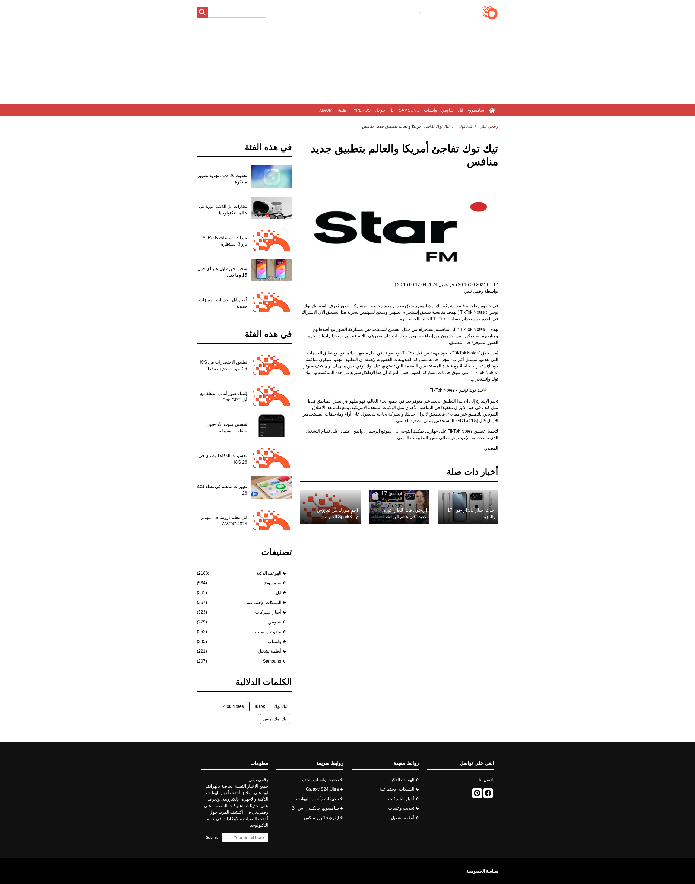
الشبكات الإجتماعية (264, 602)
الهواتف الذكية (268, 573)
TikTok (439, 318)
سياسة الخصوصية (482, 871)
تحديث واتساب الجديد (320, 779)
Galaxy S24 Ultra (322, 789)
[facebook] (488, 793)
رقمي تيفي (488, 126)
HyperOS (360, 110)
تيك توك (281, 706)
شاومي (447, 110)
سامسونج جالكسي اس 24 (315, 808)
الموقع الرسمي (379, 431)
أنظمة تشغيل (269, 651)
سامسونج (475, 110)
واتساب (430, 110)
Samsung (409, 110)
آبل (391, 110)
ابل (460, 110)
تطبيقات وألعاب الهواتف (317, 798)
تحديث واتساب (268, 631)
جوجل (380, 110)
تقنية (342, 110)
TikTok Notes (231, 706)
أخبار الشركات (268, 612)
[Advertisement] (347, 62)
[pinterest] (477, 793)
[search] (202, 12)
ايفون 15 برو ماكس (321, 817)
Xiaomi (326, 110)
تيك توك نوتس (275, 719)
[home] (492, 110)
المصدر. (491, 448)
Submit (212, 837)
